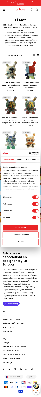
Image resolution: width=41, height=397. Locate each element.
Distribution (8, 331)
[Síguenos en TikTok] (32, 369)
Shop (5, 311)
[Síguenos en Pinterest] (21, 369)
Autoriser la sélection (20, 235)
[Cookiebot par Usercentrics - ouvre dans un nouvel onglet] (29, 153)
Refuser (20, 242)
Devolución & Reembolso (14, 354)
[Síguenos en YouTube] (26, 369)
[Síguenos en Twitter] (9, 369)
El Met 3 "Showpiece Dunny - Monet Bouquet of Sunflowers (30, 120)
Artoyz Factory (9, 327)
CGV (5, 315)
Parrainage (7, 362)
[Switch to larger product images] (34, 55)
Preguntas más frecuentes (14, 346)
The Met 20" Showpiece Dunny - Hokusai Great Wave (11, 85)
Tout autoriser (20, 227)
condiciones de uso (11, 350)
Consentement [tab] (8, 159)
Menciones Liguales (11, 319)
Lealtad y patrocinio (11, 358)
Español (30, 377)
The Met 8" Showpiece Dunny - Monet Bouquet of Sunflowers (11, 120)
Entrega (6, 342)
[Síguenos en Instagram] (15, 369)
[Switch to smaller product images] (38, 55)
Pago (5, 338)
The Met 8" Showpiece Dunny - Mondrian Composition (30, 85)
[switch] (35, 204)
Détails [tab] (19, 159)
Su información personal (13, 323)
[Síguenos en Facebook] (4, 369)
